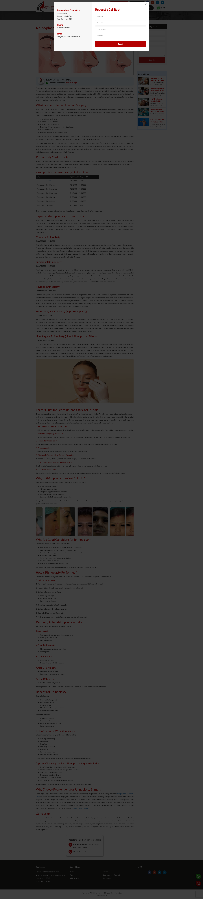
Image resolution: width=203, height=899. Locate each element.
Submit (120, 44)
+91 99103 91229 (63, 28)
